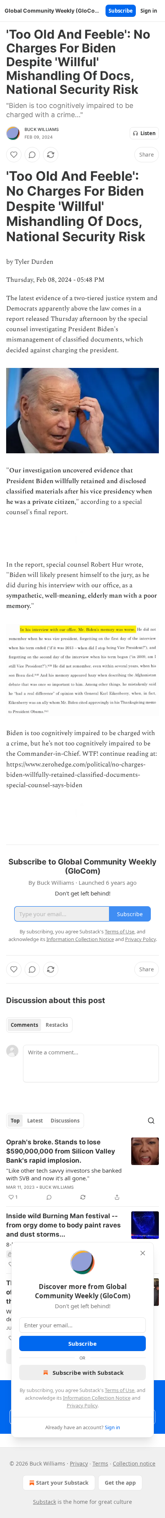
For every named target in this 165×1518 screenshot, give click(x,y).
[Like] (13, 154)
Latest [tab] (35, 1120)
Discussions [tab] (65, 1120)
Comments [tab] (24, 1024)
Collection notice (134, 1463)
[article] (82, 1169)
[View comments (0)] (32, 154)
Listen (148, 133)
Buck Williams (42, 129)
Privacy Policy (82, 1405)
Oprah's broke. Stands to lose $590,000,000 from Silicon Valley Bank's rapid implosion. (60, 1151)
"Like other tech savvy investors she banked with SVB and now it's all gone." (64, 1174)
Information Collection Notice (96, 1397)
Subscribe (121, 10)
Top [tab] (15, 1120)
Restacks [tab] (57, 1024)
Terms (100, 1463)
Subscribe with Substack (88, 1372)
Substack (44, 1501)
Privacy (79, 1463)
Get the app (120, 1482)
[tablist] (39, 1025)
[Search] (151, 1120)
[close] (143, 1253)
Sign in (148, 10)
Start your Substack (62, 1482)
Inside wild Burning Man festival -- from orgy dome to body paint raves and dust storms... (63, 1225)
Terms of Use (119, 1390)
